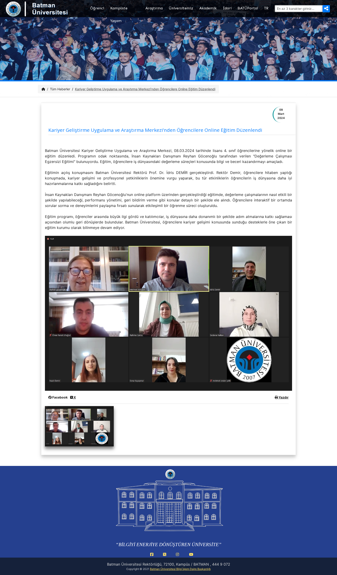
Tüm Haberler (60, 89)
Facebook (60, 397)
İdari (227, 8)
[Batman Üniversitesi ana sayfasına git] (46, 13)
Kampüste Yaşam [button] (118, 11)
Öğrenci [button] (97, 8)
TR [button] (266, 8)
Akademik (208, 8)
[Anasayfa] (43, 89)
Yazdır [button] (283, 397)
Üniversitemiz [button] (181, 8)
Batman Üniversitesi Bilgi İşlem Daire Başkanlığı (180, 569)
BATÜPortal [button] (248, 8)
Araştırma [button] (154, 8)
